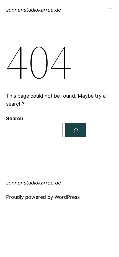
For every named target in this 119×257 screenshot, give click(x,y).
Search (14, 118)
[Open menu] (110, 10)
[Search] (75, 130)
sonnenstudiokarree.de (33, 10)
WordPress (67, 197)
